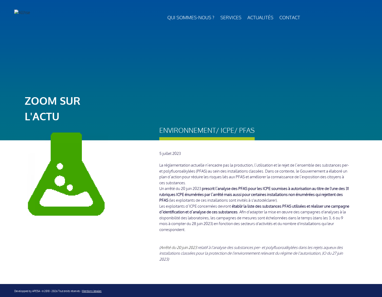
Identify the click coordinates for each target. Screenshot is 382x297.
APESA (36, 291)
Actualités (260, 18)
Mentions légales (92, 291)
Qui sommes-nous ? (190, 18)
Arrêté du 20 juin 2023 (178, 247)
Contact (289, 18)
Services (230, 18)
